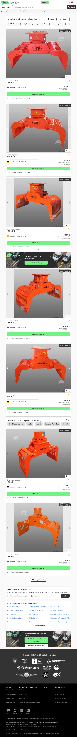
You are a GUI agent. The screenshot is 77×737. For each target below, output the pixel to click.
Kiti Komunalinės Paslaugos (37, 606)
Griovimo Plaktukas (52, 424)
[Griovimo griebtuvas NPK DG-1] (38, 453)
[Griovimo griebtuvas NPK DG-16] (38, 202)
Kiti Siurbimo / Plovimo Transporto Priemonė (43, 622)
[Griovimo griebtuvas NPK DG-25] (38, 53)
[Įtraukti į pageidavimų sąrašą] (68, 80)
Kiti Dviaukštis (11, 614)
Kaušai (30, 424)
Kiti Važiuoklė (54, 606)
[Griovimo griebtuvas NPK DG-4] (38, 527)
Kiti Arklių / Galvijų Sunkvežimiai (17, 610)
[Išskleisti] (38, 100)
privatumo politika (38, 733)
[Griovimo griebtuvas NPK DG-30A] (38, 128)
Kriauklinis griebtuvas (16, 424)
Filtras (51, 19)
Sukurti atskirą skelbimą (36, 645)
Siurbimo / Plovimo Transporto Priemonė (63, 622)
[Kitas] (69, 53)
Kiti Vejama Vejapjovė (57, 610)
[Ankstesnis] (7, 53)
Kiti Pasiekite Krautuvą (36, 610)
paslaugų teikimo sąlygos (52, 733)
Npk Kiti (38, 424)
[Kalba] (72, 2)
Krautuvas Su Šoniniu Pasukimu (60, 614)
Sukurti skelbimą (36, 263)
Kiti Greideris (11, 622)
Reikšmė (64, 19)
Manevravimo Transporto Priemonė (61, 618)
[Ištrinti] (21, 24)
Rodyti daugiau (39, 625)
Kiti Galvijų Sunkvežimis (14, 618)
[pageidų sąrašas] (69, 2)
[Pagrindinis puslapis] (1, 11)
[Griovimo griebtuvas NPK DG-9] (38, 368)
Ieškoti (72, 7)
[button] (75, 2)
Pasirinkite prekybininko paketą (36, 640)
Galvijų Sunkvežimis (13, 606)
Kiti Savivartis (33, 618)
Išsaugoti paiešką (39, 580)
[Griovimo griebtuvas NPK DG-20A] (38, 293)
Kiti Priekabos (33, 614)
